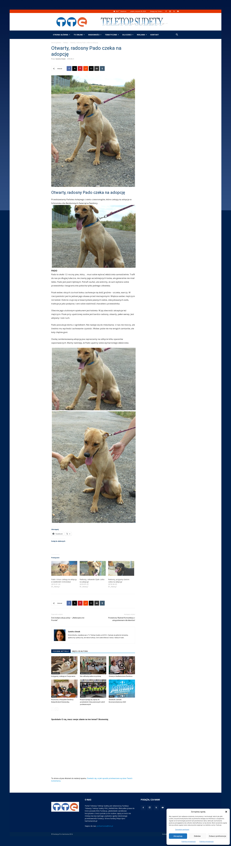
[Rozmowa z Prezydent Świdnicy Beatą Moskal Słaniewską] (64, 689)
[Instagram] (170, 11)
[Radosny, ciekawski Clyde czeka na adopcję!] (93, 568)
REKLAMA (141, 35)
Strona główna (60, 35)
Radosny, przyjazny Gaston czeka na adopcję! (118, 580)
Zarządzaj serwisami (182, 829)
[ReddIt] (85, 68)
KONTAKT (154, 35)
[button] (226, 812)
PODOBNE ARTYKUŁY (61, 651)
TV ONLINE (78, 35)
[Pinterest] (80, 68)
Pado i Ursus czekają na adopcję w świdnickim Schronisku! (64, 580)
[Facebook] (166, 11)
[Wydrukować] (96, 68)
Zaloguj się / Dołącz (156, 11)
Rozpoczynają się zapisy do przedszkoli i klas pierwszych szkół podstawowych (92, 702)
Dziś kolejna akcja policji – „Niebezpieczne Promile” (67, 619)
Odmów (197, 836)
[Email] (91, 68)
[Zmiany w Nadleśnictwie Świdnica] (122, 665)
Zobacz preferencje (217, 836)
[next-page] (56, 709)
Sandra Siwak (60, 59)
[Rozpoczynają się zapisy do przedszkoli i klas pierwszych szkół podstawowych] (93, 689)
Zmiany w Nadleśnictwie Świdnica (120, 676)
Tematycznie (111, 35)
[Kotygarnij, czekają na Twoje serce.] (64, 665)
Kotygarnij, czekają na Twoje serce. (63, 676)
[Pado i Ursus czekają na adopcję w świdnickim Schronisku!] (64, 568)
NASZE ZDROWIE (86, 673)
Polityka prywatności (189, 841)
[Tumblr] (102, 68)
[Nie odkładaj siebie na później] (93, 665)
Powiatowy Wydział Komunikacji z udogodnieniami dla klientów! (121, 619)
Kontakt (164, 834)
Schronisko (55, 673)
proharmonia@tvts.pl (105, 826)
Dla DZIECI (127, 35)
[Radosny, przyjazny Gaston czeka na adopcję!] (121, 568)
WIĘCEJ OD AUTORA (80, 651)
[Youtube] (178, 11)
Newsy (65, 43)
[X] (174, 11)
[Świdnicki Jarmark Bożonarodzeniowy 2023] (122, 689)
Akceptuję (177, 836)
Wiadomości (93, 35)
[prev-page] (52, 709)
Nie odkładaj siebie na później (90, 676)
